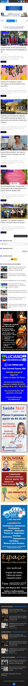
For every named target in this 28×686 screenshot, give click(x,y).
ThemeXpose (21, 681)
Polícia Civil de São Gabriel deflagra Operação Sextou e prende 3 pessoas (17, 668)
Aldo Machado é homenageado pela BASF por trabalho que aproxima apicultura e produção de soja (17, 268)
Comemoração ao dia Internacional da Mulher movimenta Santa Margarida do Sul (14, 50)
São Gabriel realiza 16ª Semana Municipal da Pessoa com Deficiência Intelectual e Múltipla (17, 285)
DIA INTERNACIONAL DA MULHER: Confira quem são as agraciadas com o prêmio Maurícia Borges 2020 (14, 188)
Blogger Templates (8, 681)
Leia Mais (4, 61)
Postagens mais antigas (21, 236)
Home (2, 20)
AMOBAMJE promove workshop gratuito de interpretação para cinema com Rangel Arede (18, 625)
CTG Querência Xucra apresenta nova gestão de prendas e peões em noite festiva (17, 306)
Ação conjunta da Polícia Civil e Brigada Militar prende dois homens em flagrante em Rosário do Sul (18, 618)
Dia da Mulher (5, 32)
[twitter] (21, 1)
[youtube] (26, 1)
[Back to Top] (14, 684)
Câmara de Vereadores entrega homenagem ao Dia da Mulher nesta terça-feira (13, 84)
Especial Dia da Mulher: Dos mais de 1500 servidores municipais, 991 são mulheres (13, 154)
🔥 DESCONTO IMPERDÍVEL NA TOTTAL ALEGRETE (13, 280)
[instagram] (24, 1)
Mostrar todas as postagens (16, 27)
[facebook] (19, 1)
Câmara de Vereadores (7, 66)
